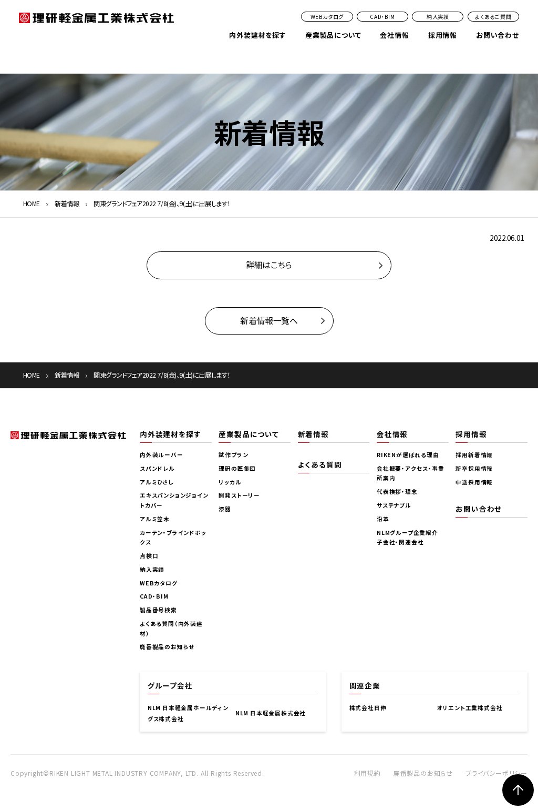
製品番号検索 (158, 610)
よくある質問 (320, 464)
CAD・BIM (382, 17)
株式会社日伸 (368, 708)
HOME (31, 203)
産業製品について (333, 35)
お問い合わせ (497, 35)
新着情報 (67, 203)
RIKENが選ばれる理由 (408, 455)
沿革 (383, 519)
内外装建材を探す (257, 35)
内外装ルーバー (161, 455)
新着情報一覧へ (268, 321)
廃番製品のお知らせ (167, 647)
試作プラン (233, 455)
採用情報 (442, 35)
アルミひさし (157, 482)
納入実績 (438, 17)
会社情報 (394, 35)
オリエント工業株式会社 (470, 708)
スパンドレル (157, 468)
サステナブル (394, 505)
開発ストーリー (239, 495)
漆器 (225, 509)
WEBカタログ (327, 17)
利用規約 (367, 772)
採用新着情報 (474, 455)
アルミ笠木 (155, 519)
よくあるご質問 (493, 17)
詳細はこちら (269, 265)
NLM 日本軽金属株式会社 (270, 713)
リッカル (230, 482)
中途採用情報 (474, 482)
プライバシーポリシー (496, 772)
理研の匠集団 (237, 468)
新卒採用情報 (474, 468)
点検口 (149, 556)
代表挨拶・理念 (397, 491)
